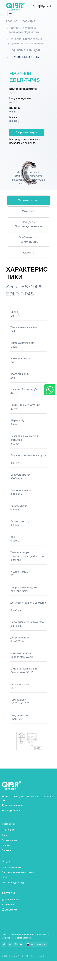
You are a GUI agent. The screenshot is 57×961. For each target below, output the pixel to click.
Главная (11, 21)
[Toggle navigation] (10, 13)
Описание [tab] (28, 211)
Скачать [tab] (28, 252)
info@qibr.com (12, 810)
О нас (5, 835)
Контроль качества (11, 867)
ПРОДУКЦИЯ (9, 830)
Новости (9, 904)
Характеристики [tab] (28, 200)
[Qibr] (11, 785)
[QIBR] (15, 6)
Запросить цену (25, 132)
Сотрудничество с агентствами (18, 872)
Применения (12, 899)
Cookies (6, 937)
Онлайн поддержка (12, 882)
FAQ (4, 934)
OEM (4, 877)
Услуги (6, 861)
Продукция (28, 21)
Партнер (6, 850)
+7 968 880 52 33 (14, 805)
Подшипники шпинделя (25, 50)
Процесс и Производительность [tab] (28, 224)
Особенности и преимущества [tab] (28, 239)
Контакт (6, 845)
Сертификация (9, 840)
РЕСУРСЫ (8, 893)
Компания (8, 824)
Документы (11, 909)
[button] (34, 6)
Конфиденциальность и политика (28, 934)
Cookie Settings (23, 937)
